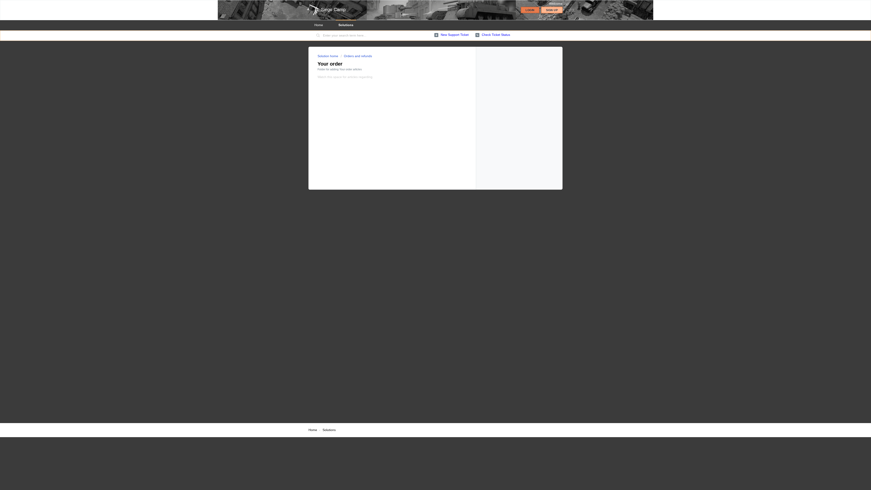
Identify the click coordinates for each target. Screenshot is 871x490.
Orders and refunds (358, 56)
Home (318, 25)
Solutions (345, 25)
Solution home (328, 56)
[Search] (318, 35)
